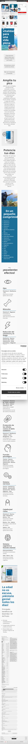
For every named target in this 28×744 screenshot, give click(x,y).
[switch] (24, 374)
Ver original (2, 722)
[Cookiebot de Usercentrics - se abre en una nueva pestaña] (20, 346)
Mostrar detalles (20, 387)
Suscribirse (14, 738)
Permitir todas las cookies (14, 392)
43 (16, 690)
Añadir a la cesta (22, 12)
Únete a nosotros (2, 738)
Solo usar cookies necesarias (14, 396)
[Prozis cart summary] (26, 1)
